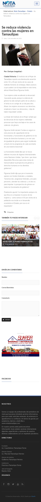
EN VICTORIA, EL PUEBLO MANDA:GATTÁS (18, 241)
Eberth (33, 496)
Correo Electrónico (8, 287)
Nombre (4, 277)
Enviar (7, 319)
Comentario (5, 298)
